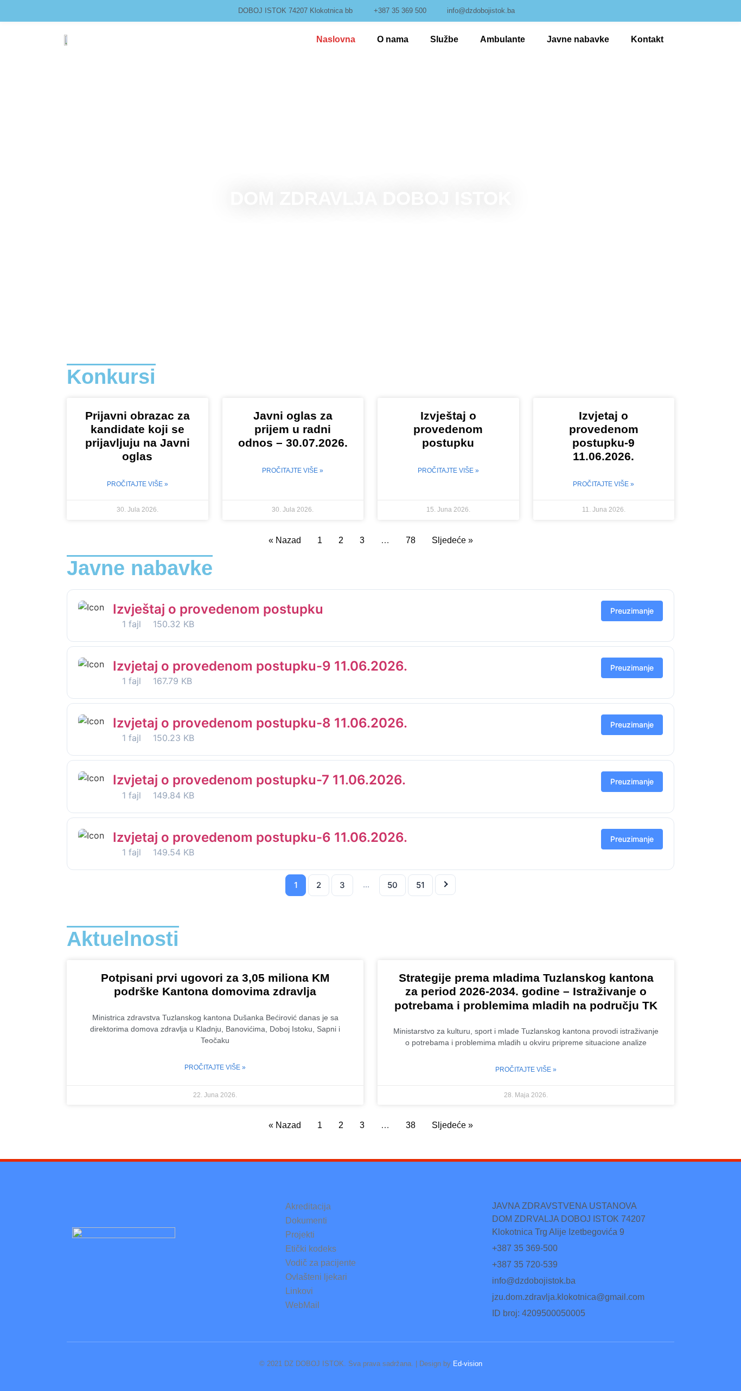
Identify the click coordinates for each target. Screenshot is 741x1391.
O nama (392, 39)
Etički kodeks (310, 1248)
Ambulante (502, 39)
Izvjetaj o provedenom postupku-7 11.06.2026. (259, 780)
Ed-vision (467, 1364)
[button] (16, 198)
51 (420, 885)
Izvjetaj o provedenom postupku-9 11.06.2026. (260, 666)
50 (392, 885)
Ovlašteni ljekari (316, 1276)
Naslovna (335, 39)
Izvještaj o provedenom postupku (448, 429)
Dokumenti (306, 1220)
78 (411, 540)
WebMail (302, 1305)
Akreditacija (308, 1206)
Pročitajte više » (137, 484)
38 (411, 1125)
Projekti (300, 1234)
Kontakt (647, 39)
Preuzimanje (632, 610)
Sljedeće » (452, 540)
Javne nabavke (578, 39)
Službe (444, 39)
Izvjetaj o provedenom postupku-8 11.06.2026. (260, 723)
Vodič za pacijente (320, 1262)
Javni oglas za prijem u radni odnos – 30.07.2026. (293, 429)
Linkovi (299, 1291)
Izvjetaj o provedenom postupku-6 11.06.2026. (260, 837)
